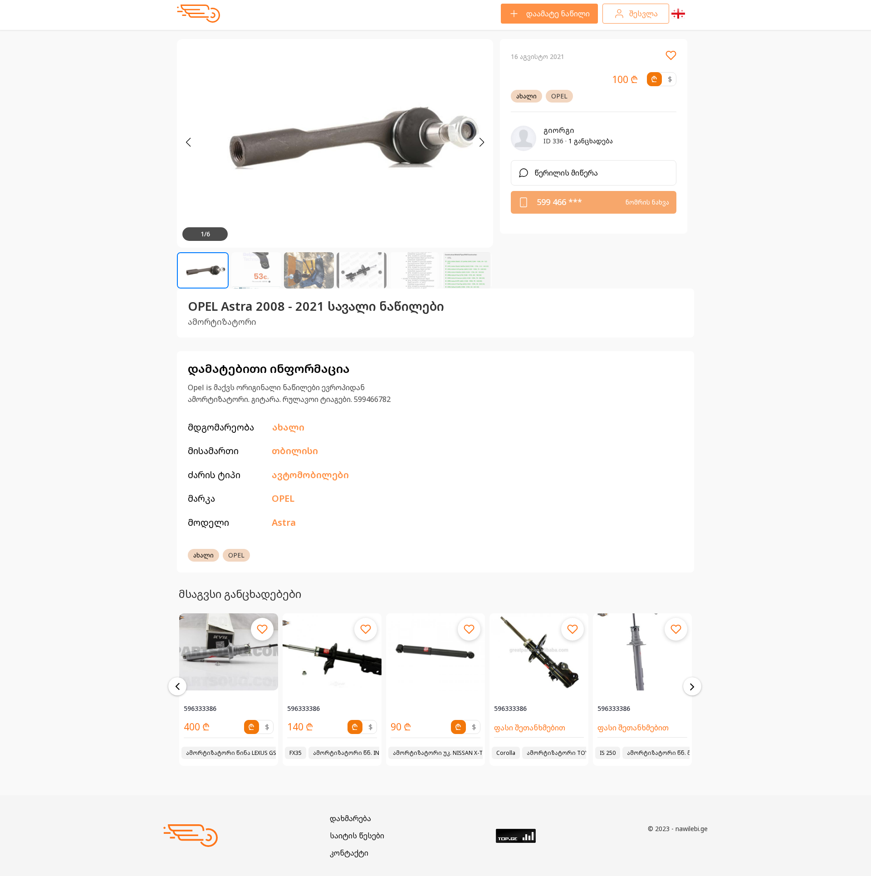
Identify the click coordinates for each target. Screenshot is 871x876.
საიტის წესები (357, 836)
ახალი (526, 96)
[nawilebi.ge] (198, 14)
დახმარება (350, 818)
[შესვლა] (670, 58)
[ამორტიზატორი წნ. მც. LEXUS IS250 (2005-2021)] (642, 651)
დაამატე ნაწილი (558, 14)
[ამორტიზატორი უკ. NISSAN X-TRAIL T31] (435, 651)
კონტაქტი (349, 853)
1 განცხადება (590, 141)
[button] (482, 142)
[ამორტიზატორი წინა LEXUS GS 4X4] (228, 651)
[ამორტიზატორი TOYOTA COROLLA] (538, 651)
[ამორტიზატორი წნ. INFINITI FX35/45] (332, 651)
